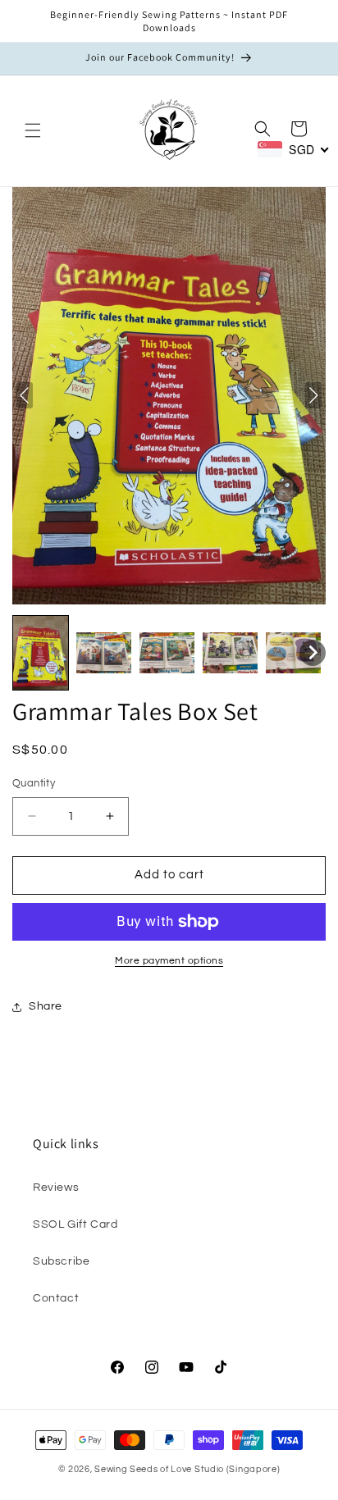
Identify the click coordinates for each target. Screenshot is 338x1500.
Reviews (56, 1187)
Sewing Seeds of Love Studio (159, 1469)
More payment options (169, 960)
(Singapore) (253, 1469)
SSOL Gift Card (75, 1224)
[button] (33, 130)
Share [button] (45, 1006)
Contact (56, 1298)
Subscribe (61, 1261)
